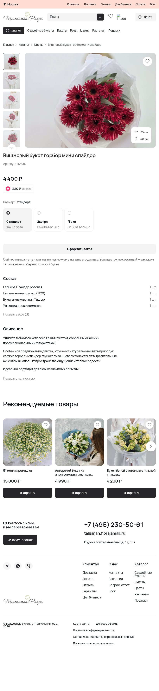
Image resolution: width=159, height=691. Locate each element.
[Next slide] (11, 148)
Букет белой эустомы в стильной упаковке (131, 472)
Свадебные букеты (40, 30)
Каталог (15, 30)
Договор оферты (107, 623)
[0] (110, 17)
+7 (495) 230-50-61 (113, 524)
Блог (153, 4)
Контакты (73, 4)
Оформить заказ (79, 249)
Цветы (84, 30)
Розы (73, 30)
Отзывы (106, 4)
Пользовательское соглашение (93, 643)
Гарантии (90, 591)
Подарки (114, 30)
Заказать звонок (20, 540)
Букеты (62, 30)
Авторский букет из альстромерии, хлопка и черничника (73, 472)
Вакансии (116, 578)
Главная (8, 45)
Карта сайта (81, 623)
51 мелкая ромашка (17, 471)
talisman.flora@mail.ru (104, 533)
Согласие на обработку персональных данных (103, 636)
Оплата (140, 4)
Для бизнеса (123, 4)
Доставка (90, 4)
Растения (98, 30)
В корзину (27, 493)
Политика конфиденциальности (93, 630)
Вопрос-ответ (119, 584)
